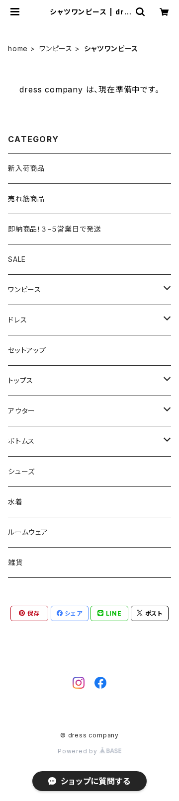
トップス (20, 380)
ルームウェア (28, 532)
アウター (21, 410)
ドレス (17, 320)
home (18, 48)
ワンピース (56, 48)
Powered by (78, 751)
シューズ (21, 471)
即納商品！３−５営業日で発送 (54, 229)
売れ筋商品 (26, 198)
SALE (17, 259)
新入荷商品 (26, 168)
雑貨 (15, 562)
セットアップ (27, 350)
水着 (15, 501)
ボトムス (21, 441)
